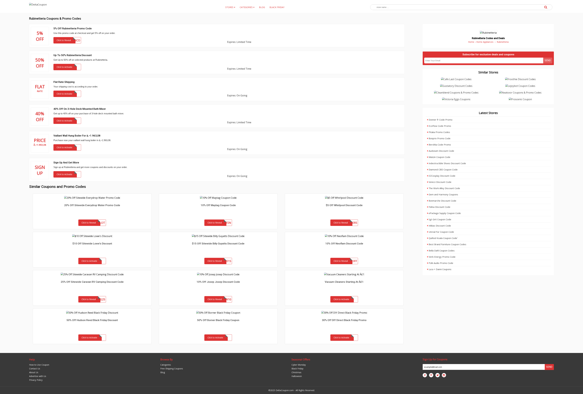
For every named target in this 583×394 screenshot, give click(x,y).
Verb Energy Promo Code (441, 256)
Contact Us (34, 368)
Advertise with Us (37, 376)
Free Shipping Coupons (171, 368)
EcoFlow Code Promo (439, 125)
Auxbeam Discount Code (441, 150)
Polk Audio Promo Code (440, 262)
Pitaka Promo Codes (439, 132)
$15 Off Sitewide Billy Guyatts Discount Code (218, 243)
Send (548, 60)
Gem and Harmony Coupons (443, 194)
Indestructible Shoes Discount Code (447, 163)
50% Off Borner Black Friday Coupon (218, 320)
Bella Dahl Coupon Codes (441, 250)
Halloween (297, 376)
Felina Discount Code (439, 206)
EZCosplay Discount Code (441, 175)
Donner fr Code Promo (440, 119)
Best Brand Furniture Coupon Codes (447, 244)
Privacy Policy (36, 379)
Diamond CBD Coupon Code (443, 169)
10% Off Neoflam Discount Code (344, 243)
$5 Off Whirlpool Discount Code (344, 205)
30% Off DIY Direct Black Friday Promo (344, 320)
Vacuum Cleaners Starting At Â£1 (344, 281)
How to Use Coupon (39, 364)
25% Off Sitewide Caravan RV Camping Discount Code (92, 281)
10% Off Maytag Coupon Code (218, 205)
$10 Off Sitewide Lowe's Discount (92, 243)
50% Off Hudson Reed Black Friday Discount (92, 320)
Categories (165, 364)
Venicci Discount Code (439, 181)
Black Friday (297, 368)
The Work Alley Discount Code (444, 188)
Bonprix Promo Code (439, 138)
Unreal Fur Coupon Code (441, 231)
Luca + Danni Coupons (439, 269)
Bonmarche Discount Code (442, 200)
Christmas (296, 372)
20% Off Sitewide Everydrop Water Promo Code (92, 205)
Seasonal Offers (301, 359)
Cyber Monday (299, 364)
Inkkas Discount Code (439, 225)
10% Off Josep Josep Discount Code (218, 281)
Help (32, 359)
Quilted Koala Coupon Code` (443, 238)
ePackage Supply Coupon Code (444, 213)
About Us (33, 372)
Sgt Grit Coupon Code (439, 219)
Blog (162, 372)
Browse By (166, 359)
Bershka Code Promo (439, 144)
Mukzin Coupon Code (439, 157)
